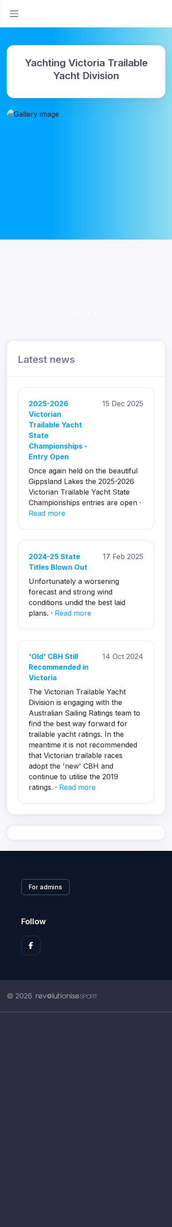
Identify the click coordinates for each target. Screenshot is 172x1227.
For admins (45, 887)
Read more (47, 513)
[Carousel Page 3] (94, 313)
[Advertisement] (86, 1119)
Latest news (46, 359)
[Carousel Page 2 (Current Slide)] (86, 313)
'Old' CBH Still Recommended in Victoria (59, 667)
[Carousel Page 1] (77, 313)
